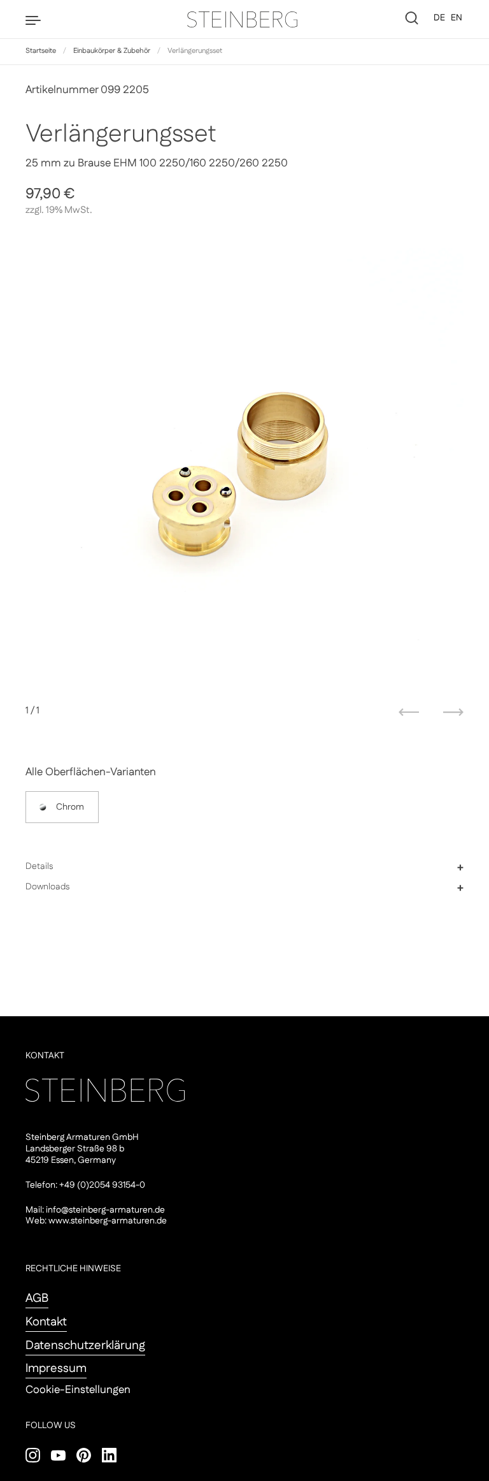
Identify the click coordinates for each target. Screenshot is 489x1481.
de (439, 17)
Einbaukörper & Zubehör (111, 51)
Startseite (40, 51)
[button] (244, 867)
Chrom (70, 807)
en (456, 17)
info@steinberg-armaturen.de (105, 1210)
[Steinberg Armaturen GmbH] (244, 19)
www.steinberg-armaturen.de (107, 1221)
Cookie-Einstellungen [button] (78, 1389)
